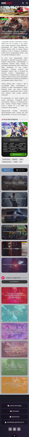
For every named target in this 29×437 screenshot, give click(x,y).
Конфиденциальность (15, 422)
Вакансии (15, 417)
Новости (4, 19)
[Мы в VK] (10, 429)
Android (15, 161)
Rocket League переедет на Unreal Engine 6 (15, 215)
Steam (21, 159)
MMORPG (6, 124)
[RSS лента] (19, 429)
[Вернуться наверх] (14, 435)
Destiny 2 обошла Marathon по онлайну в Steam (14, 265)
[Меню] (23, 3)
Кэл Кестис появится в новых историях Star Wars (14, 199)
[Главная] (6, 3)
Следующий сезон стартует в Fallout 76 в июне (14, 232)
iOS (20, 161)
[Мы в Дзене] (14, 429)
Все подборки (14, 281)
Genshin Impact (14, 140)
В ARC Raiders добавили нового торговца (14, 248)
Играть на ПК (18, 154)
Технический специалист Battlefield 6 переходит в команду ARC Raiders (14, 183)
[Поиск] (27, 3)
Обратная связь (15, 406)
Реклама (15, 411)
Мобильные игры (7, 161)
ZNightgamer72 (12, 36)
